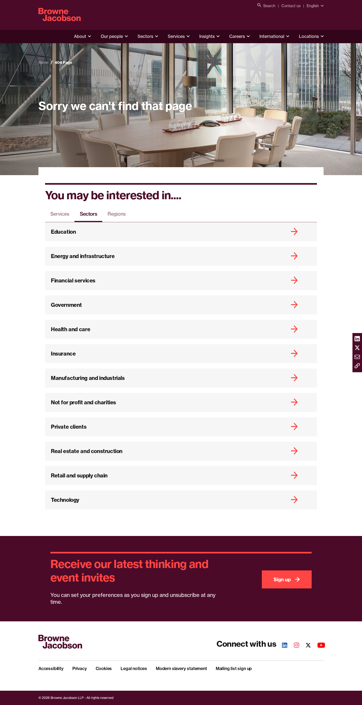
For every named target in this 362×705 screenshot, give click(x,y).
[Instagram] (293, 645)
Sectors (145, 36)
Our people (112, 36)
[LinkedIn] (281, 645)
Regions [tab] (117, 214)
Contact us (291, 5)
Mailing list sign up (234, 668)
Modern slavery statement (181, 668)
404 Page (63, 62)
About (80, 36)
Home (43, 62)
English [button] (313, 5)
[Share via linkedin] (357, 339)
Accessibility (51, 668)
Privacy (79, 668)
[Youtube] (318, 645)
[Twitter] (305, 645)
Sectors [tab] (88, 214)
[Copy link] (357, 366)
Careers (237, 36)
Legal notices (134, 668)
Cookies (104, 668)
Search (269, 5)
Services (176, 36)
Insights (207, 36)
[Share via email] (357, 357)
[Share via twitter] (357, 348)
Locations (309, 36)
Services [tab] (59, 214)
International (271, 36)
